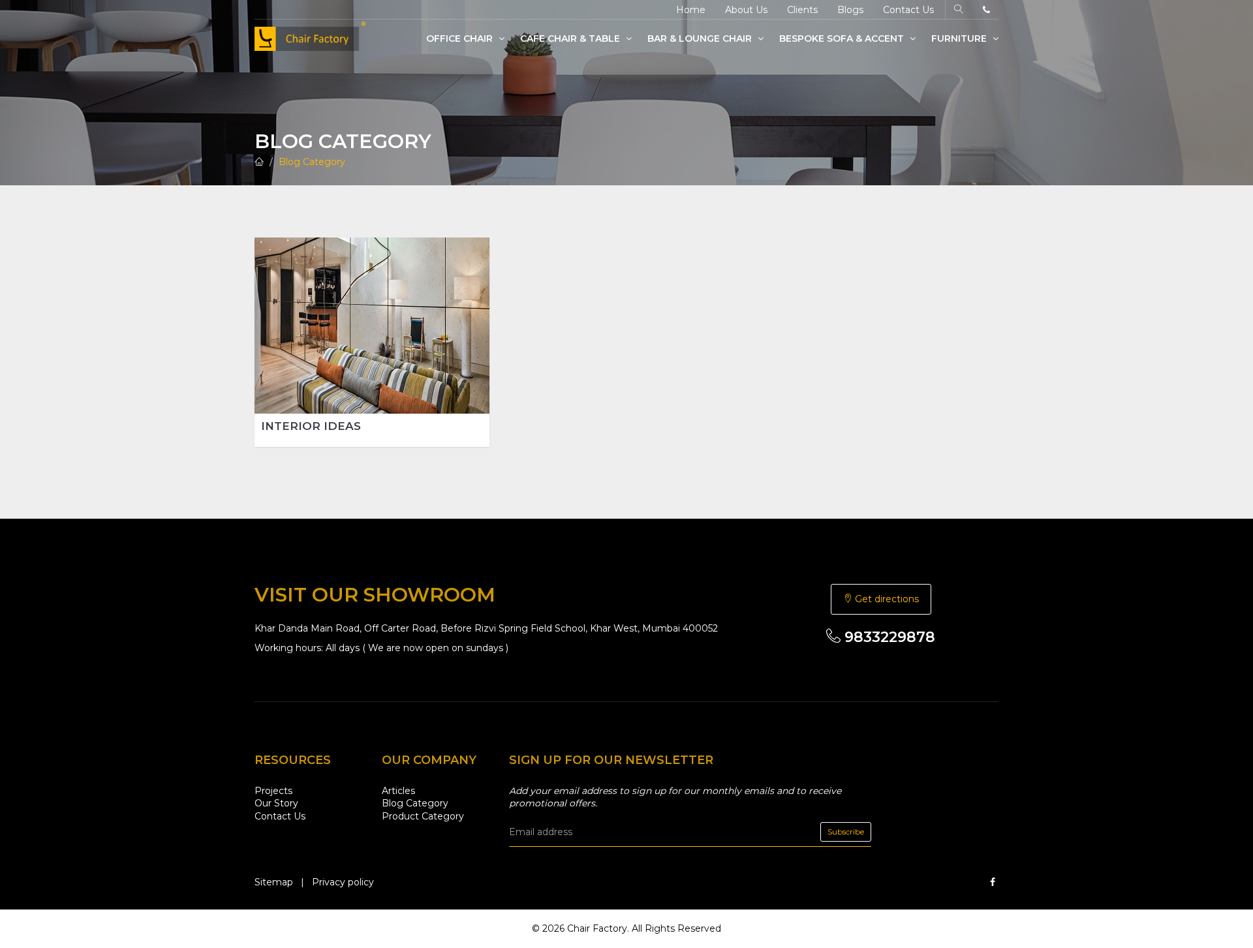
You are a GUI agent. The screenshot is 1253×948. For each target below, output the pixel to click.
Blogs (850, 10)
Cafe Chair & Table (571, 38)
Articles (398, 791)
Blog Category (312, 162)
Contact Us (908, 10)
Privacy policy (343, 882)
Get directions (885, 599)
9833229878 (888, 637)
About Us (746, 10)
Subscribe (846, 831)
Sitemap (274, 882)
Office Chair (460, 38)
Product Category (423, 816)
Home (690, 10)
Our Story (276, 803)
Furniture (960, 38)
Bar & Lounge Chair (700, 38)
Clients (802, 10)
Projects (273, 791)
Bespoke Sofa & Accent (842, 38)
